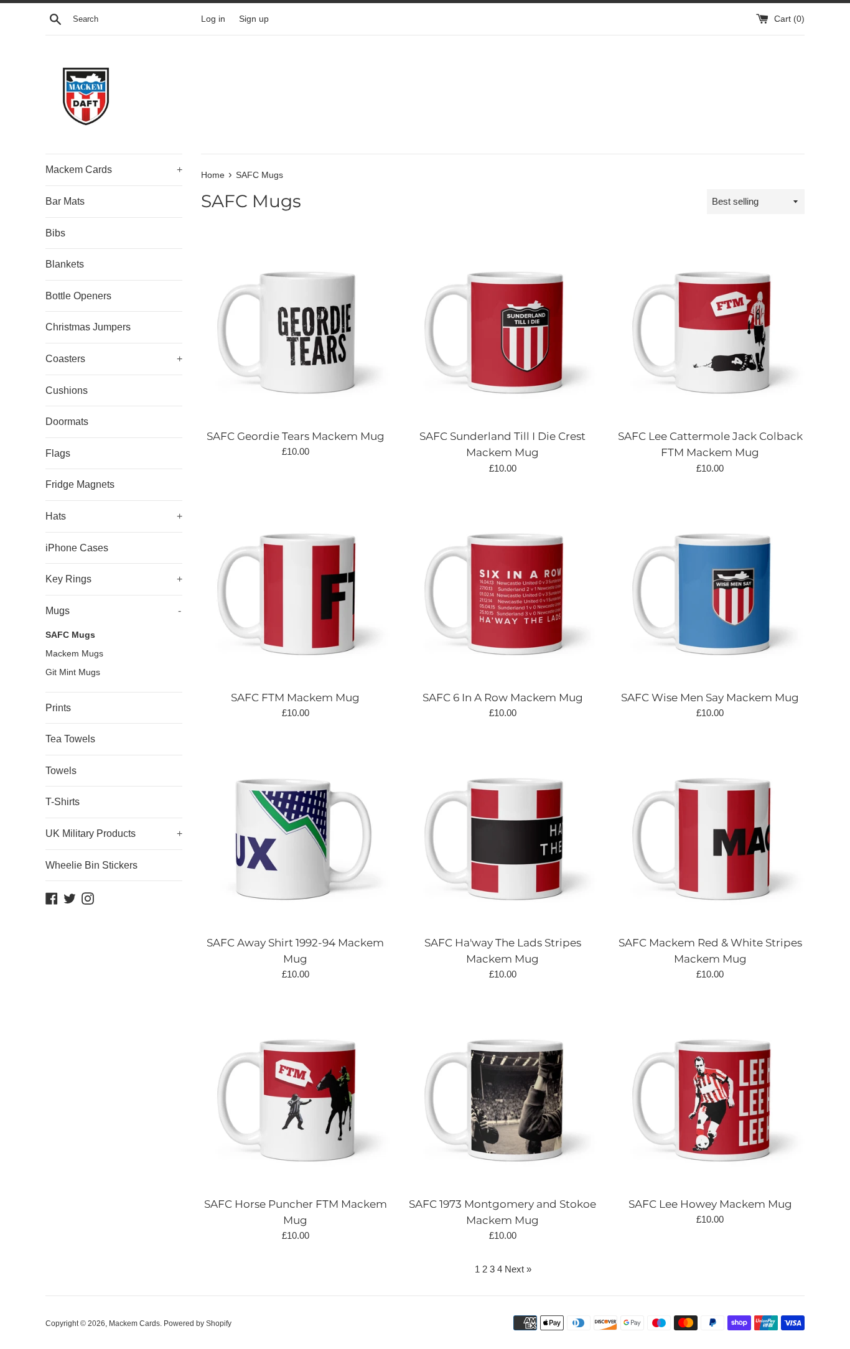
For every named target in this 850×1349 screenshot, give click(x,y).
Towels (61, 770)
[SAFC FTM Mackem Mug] (295, 589)
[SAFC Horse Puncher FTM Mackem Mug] (295, 1095)
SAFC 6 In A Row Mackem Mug (503, 697)
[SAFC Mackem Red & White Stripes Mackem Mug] (710, 833)
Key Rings (113, 579)
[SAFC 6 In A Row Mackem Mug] (502, 589)
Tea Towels (70, 739)
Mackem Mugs (74, 653)
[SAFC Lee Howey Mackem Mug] (710, 1095)
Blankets (64, 264)
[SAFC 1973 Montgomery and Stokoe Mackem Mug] (502, 1095)
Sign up (254, 19)
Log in (213, 19)
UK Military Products (113, 833)
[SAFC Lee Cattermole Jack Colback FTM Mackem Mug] (710, 327)
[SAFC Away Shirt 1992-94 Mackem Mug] (295, 833)
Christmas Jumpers (88, 327)
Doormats (66, 421)
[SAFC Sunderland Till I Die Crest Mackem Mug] (502, 327)
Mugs (113, 610)
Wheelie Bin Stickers (91, 865)
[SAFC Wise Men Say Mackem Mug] (710, 589)
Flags (57, 453)
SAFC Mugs (70, 635)
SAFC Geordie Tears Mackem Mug (296, 436)
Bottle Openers (78, 296)
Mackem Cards (113, 169)
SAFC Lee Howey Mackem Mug (710, 1204)
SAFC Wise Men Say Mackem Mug (710, 697)
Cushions (66, 390)
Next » (518, 1269)
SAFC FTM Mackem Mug (295, 697)
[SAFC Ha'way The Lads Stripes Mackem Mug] (502, 833)
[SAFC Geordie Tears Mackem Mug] (295, 327)
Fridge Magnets (79, 484)
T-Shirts (62, 801)
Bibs (55, 233)
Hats (113, 516)
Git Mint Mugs (72, 672)
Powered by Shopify (197, 1323)
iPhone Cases (76, 548)
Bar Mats (65, 201)
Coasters (113, 358)
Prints (58, 708)
